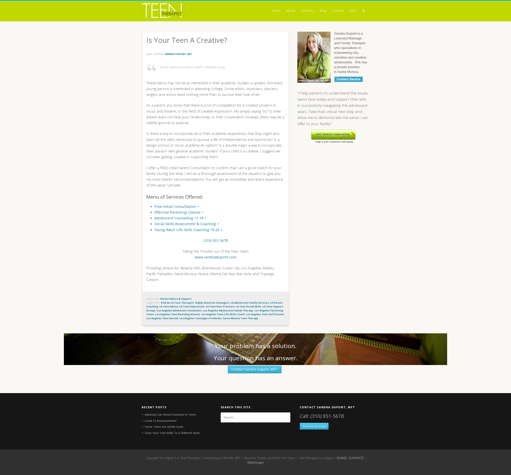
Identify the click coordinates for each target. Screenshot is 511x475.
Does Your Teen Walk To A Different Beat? (172, 433)
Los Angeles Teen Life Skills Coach (223, 314)
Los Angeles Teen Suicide (162, 318)
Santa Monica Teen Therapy (240, 318)
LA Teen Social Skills (248, 306)
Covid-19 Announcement (161, 421)
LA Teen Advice (168, 306)
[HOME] (342, 458)
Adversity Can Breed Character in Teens (170, 414)
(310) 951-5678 (215, 240)
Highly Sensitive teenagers (212, 302)
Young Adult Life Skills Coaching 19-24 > (188, 229)
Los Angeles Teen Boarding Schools (177, 314)
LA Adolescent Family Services (250, 302)
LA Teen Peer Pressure (220, 306)
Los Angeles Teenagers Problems (200, 318)
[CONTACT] (356, 458)
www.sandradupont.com (216, 257)
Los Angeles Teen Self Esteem (265, 314)
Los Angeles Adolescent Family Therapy (228, 310)
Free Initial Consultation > (176, 206)
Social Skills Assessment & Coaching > (186, 223)
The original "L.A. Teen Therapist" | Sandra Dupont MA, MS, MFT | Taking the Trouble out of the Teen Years (178, 11)
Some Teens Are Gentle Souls (164, 427)
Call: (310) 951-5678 (322, 416)
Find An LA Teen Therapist (177, 302)
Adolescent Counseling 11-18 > (180, 218)
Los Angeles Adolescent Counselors (179, 310)
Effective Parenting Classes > (178, 212)
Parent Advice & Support (175, 298)
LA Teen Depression (192, 306)
